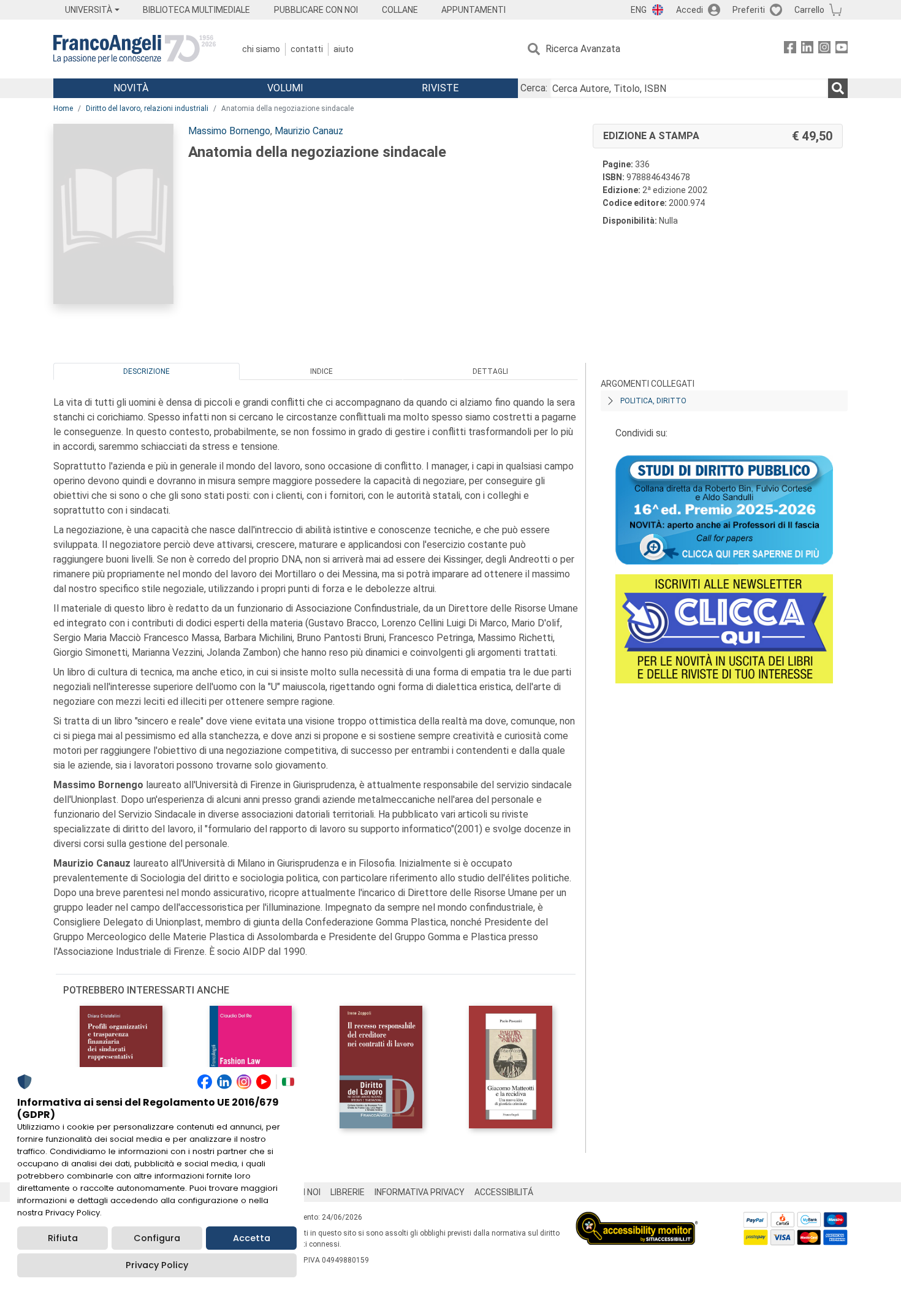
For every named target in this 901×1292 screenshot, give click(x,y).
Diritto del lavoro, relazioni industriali (147, 108)
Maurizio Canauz (309, 131)
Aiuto (343, 49)
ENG (639, 10)
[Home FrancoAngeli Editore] (134, 49)
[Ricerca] (838, 88)
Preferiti (748, 10)
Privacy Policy (157, 1265)
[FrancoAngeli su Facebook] (790, 49)
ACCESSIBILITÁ (503, 1192)
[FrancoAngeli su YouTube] (841, 49)
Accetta (251, 1238)
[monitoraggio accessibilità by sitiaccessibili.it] (637, 1219)
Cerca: (533, 88)
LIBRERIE (347, 1192)
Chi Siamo (261, 49)
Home (63, 108)
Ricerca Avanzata (583, 49)
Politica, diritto (653, 401)
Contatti (307, 49)
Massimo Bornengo (229, 131)
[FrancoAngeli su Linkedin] (807, 49)
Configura (157, 1238)
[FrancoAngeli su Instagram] (824, 49)
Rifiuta (63, 1238)
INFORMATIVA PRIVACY (419, 1192)
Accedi (689, 10)
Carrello (809, 10)
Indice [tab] (321, 371)
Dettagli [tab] (490, 371)
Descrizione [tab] (146, 371)
